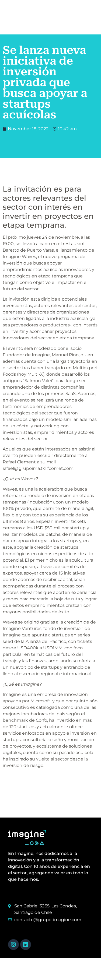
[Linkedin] (25, 944)
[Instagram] (13, 944)
